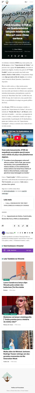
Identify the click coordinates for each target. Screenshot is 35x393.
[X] (22, 233)
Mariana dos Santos (8, 324)
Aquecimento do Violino (14, 216)
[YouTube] (25, 233)
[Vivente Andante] (7, 2)
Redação (5, 290)
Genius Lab (6, 361)
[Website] (18, 233)
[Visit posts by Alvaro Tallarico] (3, 233)
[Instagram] (27, 233)
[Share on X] (15, 56)
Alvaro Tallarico (18, 49)
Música (17, 21)
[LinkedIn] (30, 233)
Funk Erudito (27, 216)
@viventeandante (9, 191)
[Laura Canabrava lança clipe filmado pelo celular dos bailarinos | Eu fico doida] (17, 271)
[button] (3, 2)
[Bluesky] (32, 233)
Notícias (13, 314)
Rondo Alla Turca (7, 218)
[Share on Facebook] (11, 56)
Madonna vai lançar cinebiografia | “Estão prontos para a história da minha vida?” (17, 319)
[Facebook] (20, 233)
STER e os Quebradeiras (21, 218)
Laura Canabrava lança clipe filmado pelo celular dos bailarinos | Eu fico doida (15, 285)
